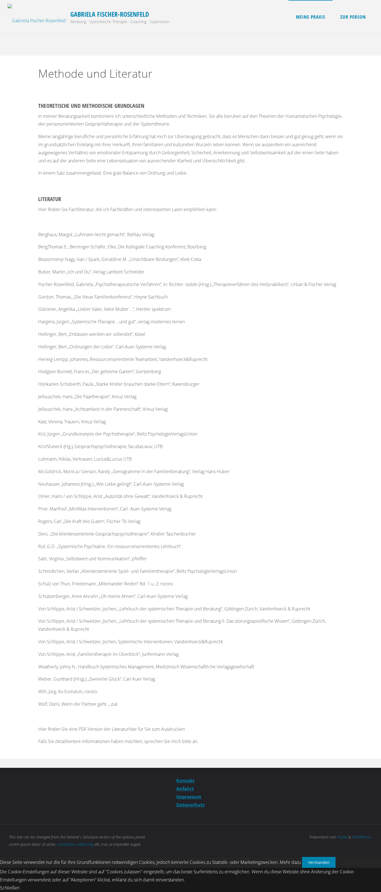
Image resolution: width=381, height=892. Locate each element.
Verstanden (319, 862)
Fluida (341, 837)
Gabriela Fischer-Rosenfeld (109, 14)
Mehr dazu (290, 862)
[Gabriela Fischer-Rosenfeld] (37, 17)
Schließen (10, 888)
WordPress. (362, 837)
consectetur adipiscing (75, 844)
